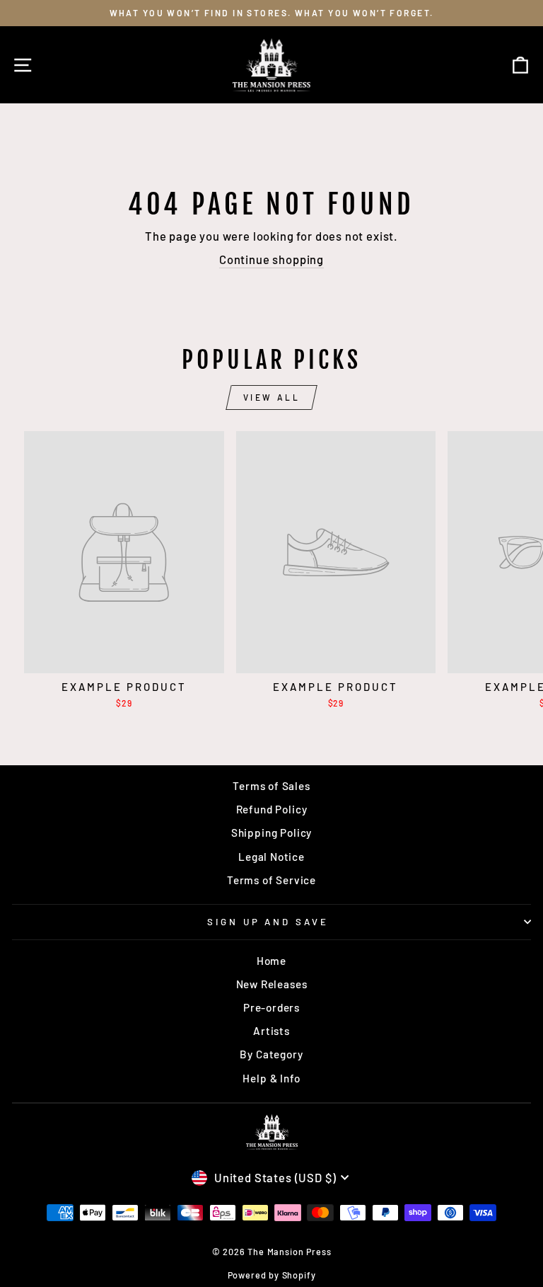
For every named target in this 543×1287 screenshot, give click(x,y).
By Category (271, 1054)
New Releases (272, 984)
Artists (271, 1030)
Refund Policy (272, 809)
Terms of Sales (271, 785)
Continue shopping (271, 259)
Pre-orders (271, 1007)
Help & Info (271, 1078)
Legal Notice (271, 856)
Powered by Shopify (272, 1275)
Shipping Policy (271, 832)
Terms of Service (271, 880)
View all (271, 397)
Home (271, 960)
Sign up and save (268, 921)
